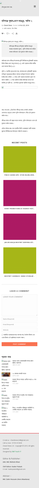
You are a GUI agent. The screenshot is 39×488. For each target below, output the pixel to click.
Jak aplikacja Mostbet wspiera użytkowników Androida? (20, 242)
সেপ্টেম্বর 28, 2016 (23, 25)
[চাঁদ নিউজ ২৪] (6, 7)
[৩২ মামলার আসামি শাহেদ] (6, 374)
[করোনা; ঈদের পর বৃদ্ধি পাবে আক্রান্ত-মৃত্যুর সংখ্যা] (6, 399)
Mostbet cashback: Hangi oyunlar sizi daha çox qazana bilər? (20, 276)
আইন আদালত (7, 28)
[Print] (18, 33)
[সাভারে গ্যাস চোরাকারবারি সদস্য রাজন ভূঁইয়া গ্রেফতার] (6, 365)
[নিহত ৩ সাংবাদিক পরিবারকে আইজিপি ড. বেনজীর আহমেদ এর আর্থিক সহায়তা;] (6, 417)
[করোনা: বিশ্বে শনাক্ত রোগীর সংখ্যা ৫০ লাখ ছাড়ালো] (6, 385)
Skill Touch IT (16, 451)
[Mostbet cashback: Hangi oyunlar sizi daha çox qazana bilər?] (19, 260)
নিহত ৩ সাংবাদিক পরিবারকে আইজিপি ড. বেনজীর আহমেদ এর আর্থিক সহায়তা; (23, 409)
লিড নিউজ (14, 28)
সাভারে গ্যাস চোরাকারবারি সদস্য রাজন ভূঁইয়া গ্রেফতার (22, 362)
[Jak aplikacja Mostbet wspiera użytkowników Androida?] (19, 227)
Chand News (8, 25)
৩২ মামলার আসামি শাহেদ (19, 373)
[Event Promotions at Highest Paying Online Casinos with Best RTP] (19, 193)
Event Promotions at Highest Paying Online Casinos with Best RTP (20, 209)
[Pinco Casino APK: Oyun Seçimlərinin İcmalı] (19, 159)
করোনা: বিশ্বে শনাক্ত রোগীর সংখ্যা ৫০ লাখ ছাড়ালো (24, 380)
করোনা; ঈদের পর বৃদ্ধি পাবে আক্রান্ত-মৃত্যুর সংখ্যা (23, 396)
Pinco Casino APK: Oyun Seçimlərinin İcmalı (20, 175)
